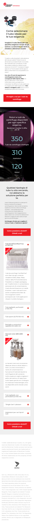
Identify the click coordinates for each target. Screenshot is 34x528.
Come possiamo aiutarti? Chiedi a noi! (17, 232)
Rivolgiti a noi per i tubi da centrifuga (17, 98)
